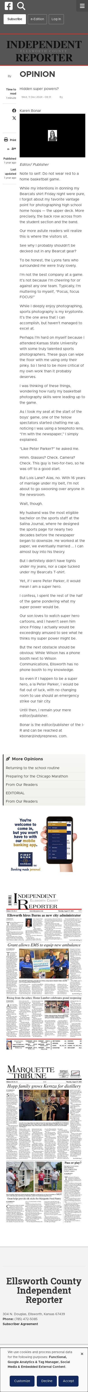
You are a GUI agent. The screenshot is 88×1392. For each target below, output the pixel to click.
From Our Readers (22, 785)
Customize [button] (22, 1381)
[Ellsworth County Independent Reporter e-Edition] (44, 971)
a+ (14, 149)
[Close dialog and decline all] (82, 1352)
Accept (68, 1381)
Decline (46, 1381)
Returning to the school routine (33, 768)
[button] (21, 6)
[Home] (44, 49)
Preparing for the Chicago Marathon (37, 776)
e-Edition (37, 19)
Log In (56, 19)
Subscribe (14, 19)
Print (13, 140)
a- (8, 149)
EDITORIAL (15, 793)
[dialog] (44, 1370)
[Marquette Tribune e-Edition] (44, 1144)
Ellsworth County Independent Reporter (44, 1290)
